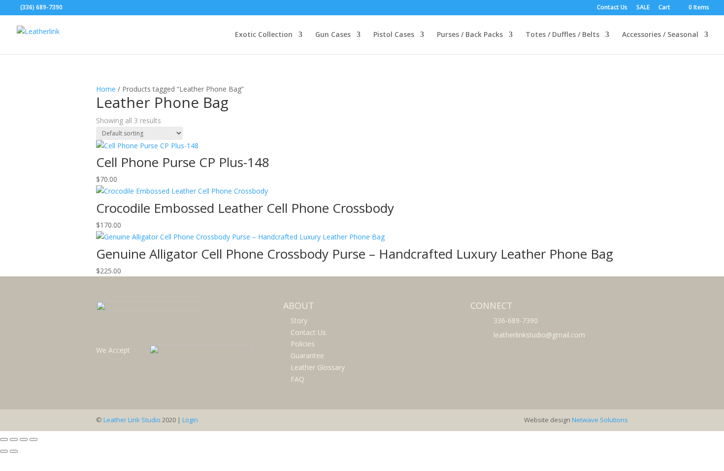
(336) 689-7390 (41, 7)
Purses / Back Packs (470, 35)
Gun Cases (333, 35)
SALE (643, 7)
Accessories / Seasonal (660, 35)
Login (190, 419)
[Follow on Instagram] (522, 352)
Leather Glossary (318, 367)
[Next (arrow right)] (14, 451)
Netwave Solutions (600, 419)
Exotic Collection (264, 35)
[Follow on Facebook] (479, 352)
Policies (303, 343)
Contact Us (612, 7)
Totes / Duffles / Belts (562, 35)
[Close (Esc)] (33, 439)
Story (299, 320)
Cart (664, 7)
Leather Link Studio (132, 419)
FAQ (297, 379)
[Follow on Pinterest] (501, 352)
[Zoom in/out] (4, 439)
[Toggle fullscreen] (14, 439)
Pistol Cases (393, 35)
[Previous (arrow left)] (4, 451)
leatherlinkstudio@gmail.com (539, 334)
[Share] (24, 439)
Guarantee (307, 355)
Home (106, 89)
